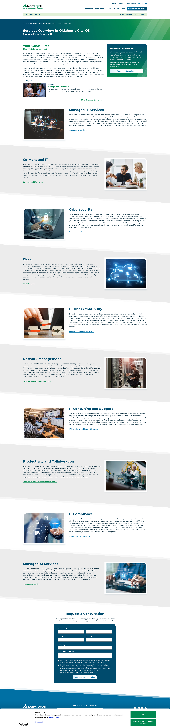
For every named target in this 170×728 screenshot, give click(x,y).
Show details (39, 722)
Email (60, 637)
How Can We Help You (66, 651)
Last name (89, 629)
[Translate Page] (139, 3)
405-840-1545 (127, 14)
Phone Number (91, 637)
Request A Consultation (137, 9)
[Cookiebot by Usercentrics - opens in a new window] (23, 724)
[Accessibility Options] (142, 3)
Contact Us (141, 14)
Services (88, 9)
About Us (110, 9)
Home (25, 23)
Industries (99, 9)
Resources (121, 9)
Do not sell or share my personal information (143, 722)
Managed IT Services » (58, 87)
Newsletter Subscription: (84, 706)
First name (62, 629)
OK (143, 714)
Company (61, 645)
